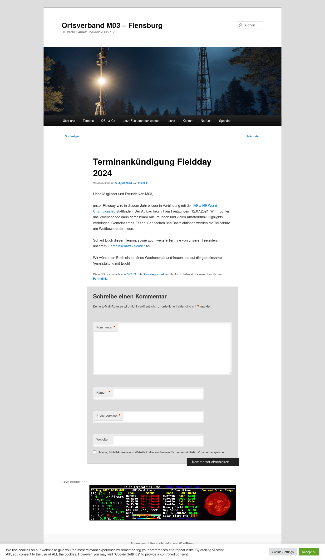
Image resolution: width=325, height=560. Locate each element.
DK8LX (143, 183)
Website (102, 439)
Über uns (69, 120)
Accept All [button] (309, 552)
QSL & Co (108, 120)
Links (171, 120)
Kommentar (105, 327)
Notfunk (206, 120)
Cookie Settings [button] (283, 552)
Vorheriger (70, 136)
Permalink (100, 278)
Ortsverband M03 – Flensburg (112, 25)
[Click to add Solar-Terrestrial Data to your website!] (162, 519)
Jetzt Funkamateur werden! (141, 120)
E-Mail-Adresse (108, 416)
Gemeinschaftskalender (126, 245)
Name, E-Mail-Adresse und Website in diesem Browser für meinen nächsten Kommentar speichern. (163, 452)
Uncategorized (154, 274)
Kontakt (188, 120)
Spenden (225, 120)
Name (103, 392)
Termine (88, 120)
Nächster (255, 136)
